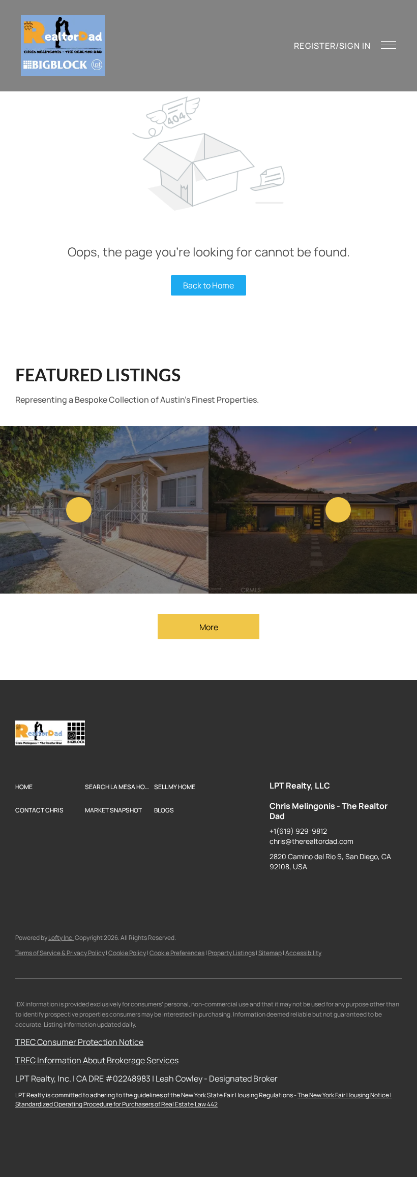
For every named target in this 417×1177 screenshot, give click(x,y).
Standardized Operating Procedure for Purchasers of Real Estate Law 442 (116, 1104)
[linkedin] (297, 889)
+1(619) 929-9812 (298, 831)
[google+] (378, 889)
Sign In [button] (355, 45)
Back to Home (208, 285)
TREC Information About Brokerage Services (96, 1060)
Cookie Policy (127, 953)
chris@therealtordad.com (311, 841)
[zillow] (317, 889)
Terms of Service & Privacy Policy (60, 953)
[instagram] (338, 889)
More (208, 627)
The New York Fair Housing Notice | (344, 1095)
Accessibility (303, 953)
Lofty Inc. (61, 937)
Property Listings (231, 953)
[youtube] (358, 889)
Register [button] (315, 45)
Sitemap (270, 953)
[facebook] (277, 889)
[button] (63, 45)
